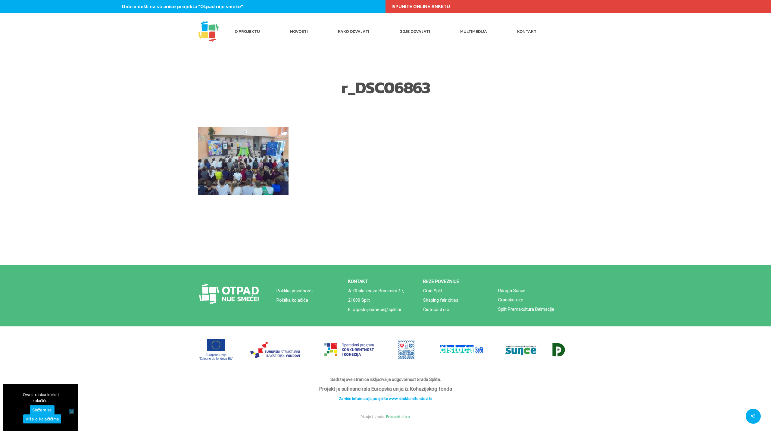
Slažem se (42, 409)
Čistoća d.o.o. (436, 309)
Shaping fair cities (440, 300)
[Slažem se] (71, 411)
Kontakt (526, 31)
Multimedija (473, 31)
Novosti (299, 31)
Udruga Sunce (512, 290)
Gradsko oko (510, 300)
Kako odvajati (353, 31)
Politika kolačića (292, 300)
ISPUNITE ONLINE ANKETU (421, 6)
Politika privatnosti (294, 291)
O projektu (247, 31)
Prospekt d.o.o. (398, 417)
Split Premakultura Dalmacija (526, 309)
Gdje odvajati (414, 31)
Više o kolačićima (42, 419)
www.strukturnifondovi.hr (410, 398)
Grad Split (432, 291)
